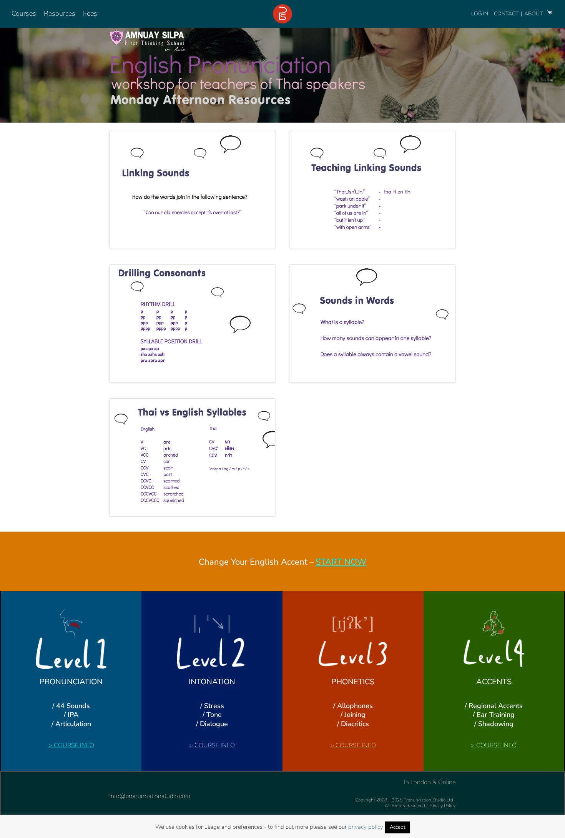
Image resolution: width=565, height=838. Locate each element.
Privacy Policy (442, 806)
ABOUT (534, 13)
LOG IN (479, 13)
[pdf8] (372, 134)
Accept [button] (397, 827)
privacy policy (365, 827)
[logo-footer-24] (282, 7)
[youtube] (124, 783)
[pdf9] (192, 268)
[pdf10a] (372, 268)
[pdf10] (192, 402)
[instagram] (112, 783)
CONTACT (507, 13)
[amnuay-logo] (148, 31)
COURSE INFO (74, 745)
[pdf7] (192, 134)
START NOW (341, 562)
